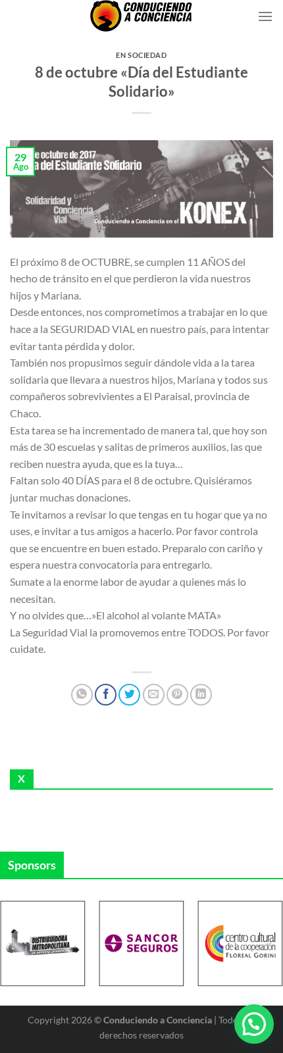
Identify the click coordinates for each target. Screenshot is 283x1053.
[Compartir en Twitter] (129, 695)
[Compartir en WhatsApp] (82, 695)
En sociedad (141, 55)
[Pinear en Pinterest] (177, 695)
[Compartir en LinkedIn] (201, 695)
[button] (254, 1024)
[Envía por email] (154, 695)
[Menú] (265, 16)
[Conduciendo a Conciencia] (141, 16)
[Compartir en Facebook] (105, 695)
